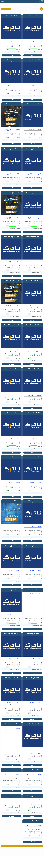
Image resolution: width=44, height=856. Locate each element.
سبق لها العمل (16, 706)
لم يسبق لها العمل (9, 706)
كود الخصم (40, 49)
